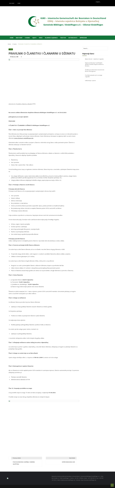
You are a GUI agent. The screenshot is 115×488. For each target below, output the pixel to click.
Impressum (83, 37)
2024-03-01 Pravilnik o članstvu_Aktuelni (20, 104)
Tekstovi (63, 37)
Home (19, 3)
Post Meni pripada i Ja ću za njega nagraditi (93, 75)
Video (40, 37)
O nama (27, 37)
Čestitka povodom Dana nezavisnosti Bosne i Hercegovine (94, 70)
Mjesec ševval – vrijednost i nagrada (94, 59)
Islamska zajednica (51, 37)
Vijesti (34, 37)
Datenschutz (72, 37)
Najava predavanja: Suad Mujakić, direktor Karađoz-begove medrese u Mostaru (94, 64)
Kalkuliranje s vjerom (90, 80)
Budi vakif (11, 3)
